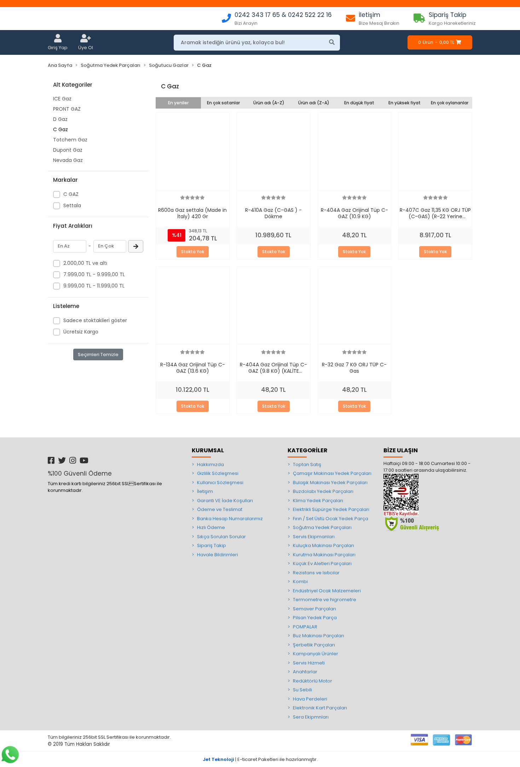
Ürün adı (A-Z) (268, 103)
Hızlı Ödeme (211, 527)
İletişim (205, 491)
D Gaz (60, 119)
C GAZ (71, 194)
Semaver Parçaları (314, 608)
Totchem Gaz (70, 139)
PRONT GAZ (67, 108)
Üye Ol (85, 47)
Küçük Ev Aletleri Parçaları (322, 563)
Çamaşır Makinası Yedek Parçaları (332, 473)
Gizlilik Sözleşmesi (217, 473)
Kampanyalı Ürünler (315, 653)
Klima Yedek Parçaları (318, 500)
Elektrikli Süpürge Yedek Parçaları (331, 509)
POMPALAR (305, 626)
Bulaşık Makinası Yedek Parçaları (330, 482)
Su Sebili (302, 689)
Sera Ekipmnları (311, 717)
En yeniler (178, 103)
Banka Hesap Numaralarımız (230, 518)
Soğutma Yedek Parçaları (322, 527)
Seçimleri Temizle (98, 354)
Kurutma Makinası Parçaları (324, 554)
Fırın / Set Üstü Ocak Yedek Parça (330, 518)
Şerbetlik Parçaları (314, 644)
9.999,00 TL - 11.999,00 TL (94, 285)
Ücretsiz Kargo (80, 331)
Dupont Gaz (67, 149)
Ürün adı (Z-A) (313, 103)
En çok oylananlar (449, 103)
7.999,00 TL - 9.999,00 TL (94, 274)
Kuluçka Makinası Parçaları (323, 545)
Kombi (300, 581)
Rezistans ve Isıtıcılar (316, 572)
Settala (72, 205)
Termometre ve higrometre (324, 599)
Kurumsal (208, 450)
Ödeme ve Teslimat (219, 509)
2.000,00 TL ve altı (85, 263)
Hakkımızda (210, 464)
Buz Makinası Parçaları (318, 635)
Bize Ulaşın (400, 450)
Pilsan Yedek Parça (315, 617)
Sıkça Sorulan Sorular (221, 536)
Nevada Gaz (68, 160)
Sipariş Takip (211, 545)
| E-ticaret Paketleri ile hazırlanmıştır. (260, 759)
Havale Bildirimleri (217, 554)
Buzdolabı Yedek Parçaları (323, 491)
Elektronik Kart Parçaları (320, 707)
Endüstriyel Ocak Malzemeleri (327, 590)
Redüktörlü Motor (312, 681)
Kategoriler (308, 450)
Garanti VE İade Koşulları (225, 500)
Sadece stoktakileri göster (95, 320)
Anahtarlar (305, 671)
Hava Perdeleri (310, 699)
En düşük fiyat (359, 103)
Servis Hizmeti (309, 662)
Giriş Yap (58, 47)
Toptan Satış (307, 464)
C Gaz (60, 129)
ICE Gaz (62, 98)
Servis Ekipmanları (314, 536)
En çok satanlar (223, 103)
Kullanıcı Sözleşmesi (220, 482)
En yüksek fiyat (404, 103)
